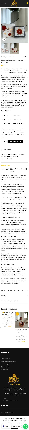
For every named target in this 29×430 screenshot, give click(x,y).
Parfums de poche (18, 129)
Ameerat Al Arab (5, 415)
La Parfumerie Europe (13, 156)
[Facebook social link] (6, 159)
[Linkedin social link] (12, 159)
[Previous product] (24, 57)
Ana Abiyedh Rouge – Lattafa (7, 315)
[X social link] (8, 159)
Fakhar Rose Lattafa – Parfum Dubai (21, 330)
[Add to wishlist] (11, 314)
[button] (11, 316)
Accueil (3, 57)
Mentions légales (5, 367)
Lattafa (7, 320)
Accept (14, 427)
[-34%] (7, 312)
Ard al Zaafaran (20, 154)
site (12, 134)
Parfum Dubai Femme (7, 321)
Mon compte (4, 369)
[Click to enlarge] (4, 39)
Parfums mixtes (7, 324)
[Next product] (27, 57)
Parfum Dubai (10, 57)
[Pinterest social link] (10, 159)
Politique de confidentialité (8, 361)
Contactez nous (5, 358)
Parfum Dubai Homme (7, 323)
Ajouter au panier (15, 141)
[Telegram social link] (14, 159)
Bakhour (3, 156)
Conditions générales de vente (9, 364)
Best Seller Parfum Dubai (21, 334)
